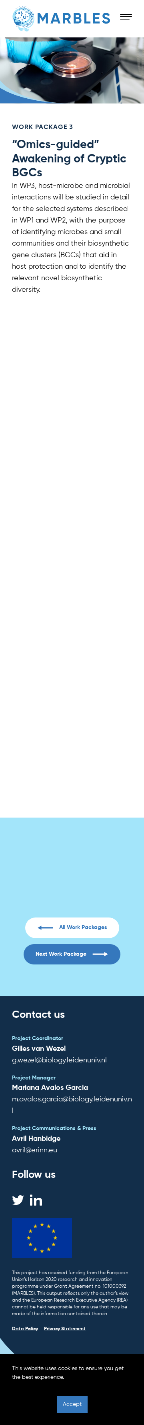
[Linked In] (36, 1200)
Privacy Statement (65, 1329)
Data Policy (25, 1329)
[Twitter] (18, 1200)
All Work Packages (83, 927)
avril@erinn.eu (34, 1150)
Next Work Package (61, 954)
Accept (72, 1404)
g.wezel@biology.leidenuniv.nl (72, 893)
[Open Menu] (126, 17)
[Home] (61, 18)
